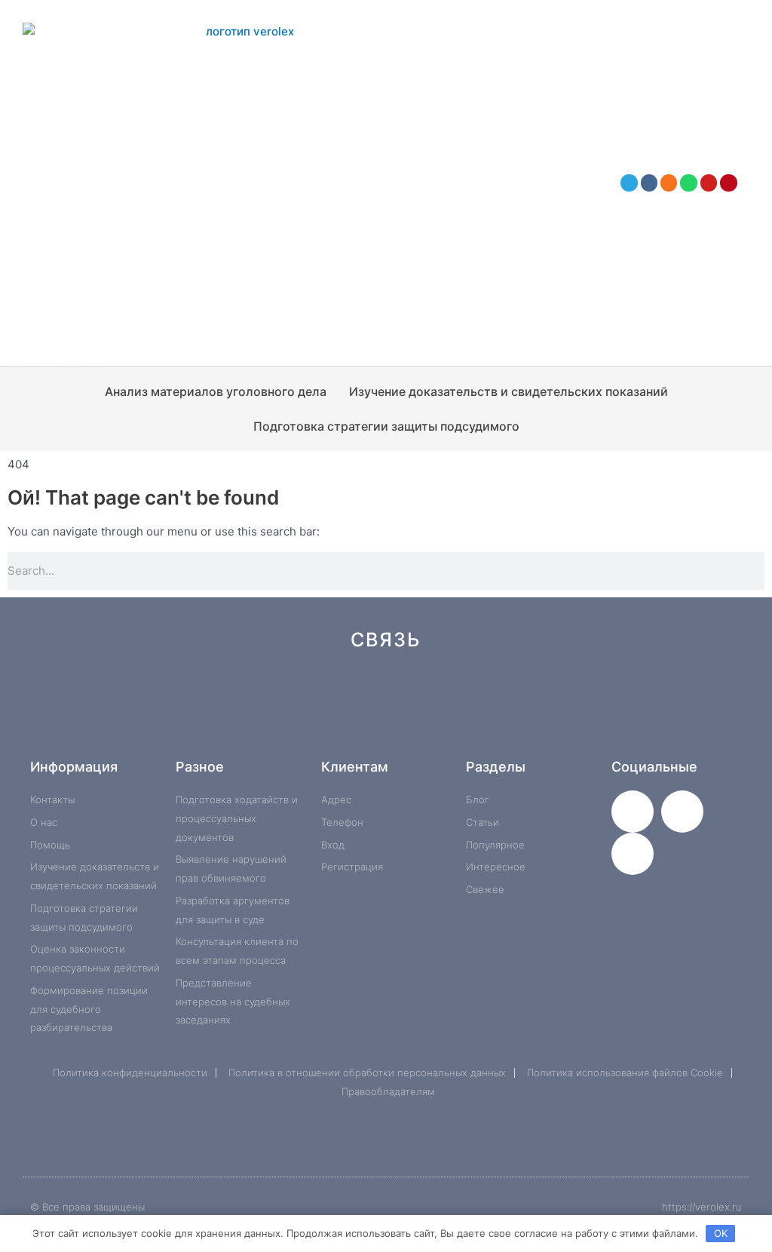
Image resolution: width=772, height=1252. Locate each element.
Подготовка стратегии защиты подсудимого (386, 426)
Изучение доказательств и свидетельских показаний (508, 391)
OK (721, 1233)
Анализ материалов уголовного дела (215, 391)
